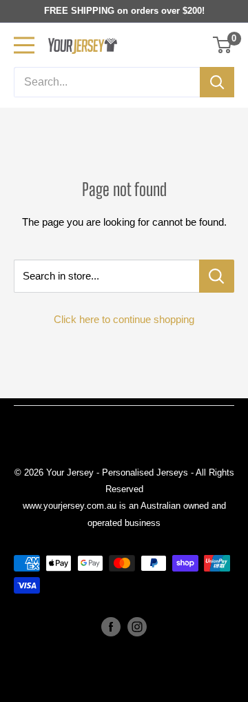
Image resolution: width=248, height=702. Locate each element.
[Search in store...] (216, 276)
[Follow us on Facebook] (111, 626)
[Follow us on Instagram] (137, 626)
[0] (222, 45)
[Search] (217, 82)
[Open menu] (24, 45)
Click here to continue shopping (124, 319)
